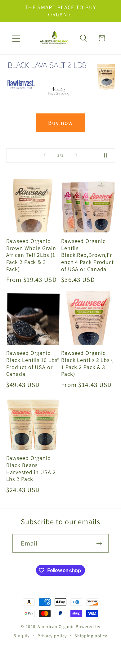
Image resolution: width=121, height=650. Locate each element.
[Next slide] (76, 155)
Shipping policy (90, 636)
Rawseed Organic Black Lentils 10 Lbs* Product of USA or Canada (33, 363)
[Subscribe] (99, 543)
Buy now (60, 123)
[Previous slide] (45, 155)
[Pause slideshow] (108, 155)
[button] (16, 38)
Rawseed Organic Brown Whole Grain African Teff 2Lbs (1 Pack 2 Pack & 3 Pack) (31, 255)
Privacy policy (52, 636)
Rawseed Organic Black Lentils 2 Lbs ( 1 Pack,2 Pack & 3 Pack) (87, 363)
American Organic (56, 626)
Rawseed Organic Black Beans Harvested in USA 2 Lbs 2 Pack (31, 468)
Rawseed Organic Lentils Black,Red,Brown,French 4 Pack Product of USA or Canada (87, 255)
